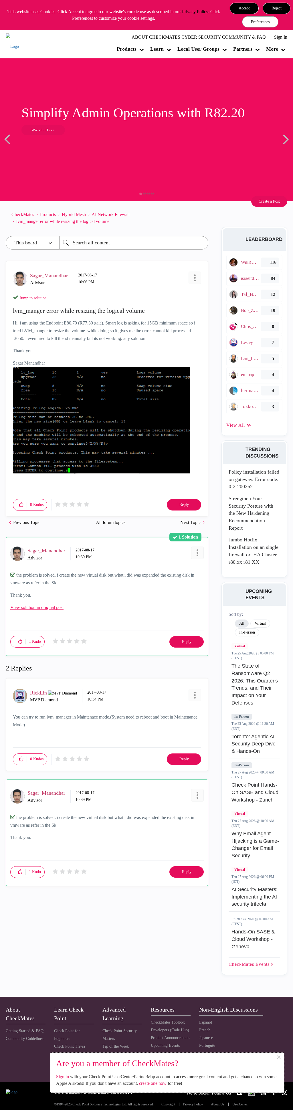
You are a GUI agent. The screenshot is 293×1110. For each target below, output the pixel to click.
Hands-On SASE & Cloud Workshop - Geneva (253, 939)
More (272, 49)
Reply (184, 504)
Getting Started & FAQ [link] (24, 1031)
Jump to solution (33, 298)
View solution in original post (37, 607)
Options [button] (201, 218)
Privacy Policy (195, 11)
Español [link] (205, 1022)
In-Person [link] (247, 632)
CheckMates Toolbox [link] (168, 1022)
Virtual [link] (260, 623)
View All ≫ (239, 425)
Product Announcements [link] (170, 1038)
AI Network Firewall (111, 214)
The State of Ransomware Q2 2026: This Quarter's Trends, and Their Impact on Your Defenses (254, 684)
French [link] (204, 1030)
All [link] (241, 623)
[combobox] (133, 243)
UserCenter (240, 1104)
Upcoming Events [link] (165, 1045)
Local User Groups (198, 49)
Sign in (62, 1076)
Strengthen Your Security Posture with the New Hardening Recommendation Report (251, 513)
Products (126, 49)
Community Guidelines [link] (24, 1038)
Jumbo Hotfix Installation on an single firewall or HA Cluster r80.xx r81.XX (253, 551)
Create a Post (269, 201)
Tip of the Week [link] (115, 1046)
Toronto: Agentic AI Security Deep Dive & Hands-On (253, 744)
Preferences (260, 22)
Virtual (239, 646)
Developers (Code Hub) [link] (170, 1030)
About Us (217, 1104)
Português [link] (207, 1045)
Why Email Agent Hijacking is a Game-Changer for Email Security (255, 844)
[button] (244, 8)
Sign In (280, 37)
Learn (157, 49)
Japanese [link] (206, 1038)
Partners (242, 49)
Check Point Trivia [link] (69, 1046)
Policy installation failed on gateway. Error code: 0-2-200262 (254, 479)
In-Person (241, 717)
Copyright (168, 1104)
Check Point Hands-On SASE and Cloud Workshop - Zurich (254, 792)
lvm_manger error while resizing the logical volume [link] (62, 221)
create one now (153, 1083)
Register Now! (46, 147)
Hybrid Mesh (74, 214)
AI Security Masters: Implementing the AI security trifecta (254, 897)
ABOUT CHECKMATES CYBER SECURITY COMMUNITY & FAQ (199, 37)
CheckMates (22, 214)
